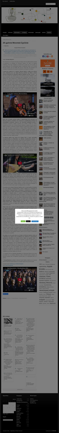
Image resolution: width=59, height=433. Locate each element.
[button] (23, 221)
